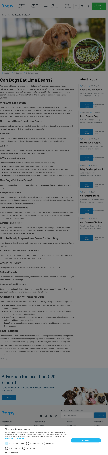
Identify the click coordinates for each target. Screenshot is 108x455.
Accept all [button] (86, 440)
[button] (36, 439)
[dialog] (54, 440)
